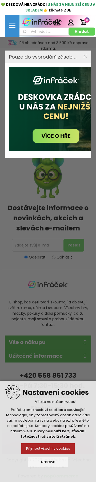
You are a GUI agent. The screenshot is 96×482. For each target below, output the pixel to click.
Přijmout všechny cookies (48, 448)
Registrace (57, 22)
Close (85, 56)
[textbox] (43, 32)
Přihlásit (71, 22)
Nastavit (48, 461)
